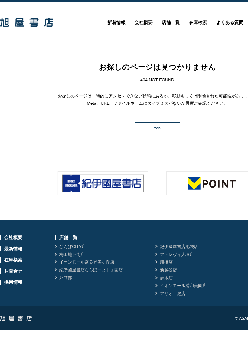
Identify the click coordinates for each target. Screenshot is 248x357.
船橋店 (166, 262)
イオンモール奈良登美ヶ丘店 (86, 262)
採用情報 (13, 282)
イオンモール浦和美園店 (183, 285)
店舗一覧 (171, 22)
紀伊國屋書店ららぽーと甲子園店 (91, 269)
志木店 (166, 277)
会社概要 (144, 22)
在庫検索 (198, 22)
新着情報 (116, 22)
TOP (157, 128)
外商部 (65, 277)
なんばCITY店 (72, 246)
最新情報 (13, 248)
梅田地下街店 (72, 254)
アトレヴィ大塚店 (177, 254)
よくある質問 (229, 22)
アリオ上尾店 (172, 293)
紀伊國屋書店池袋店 (179, 246)
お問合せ (13, 270)
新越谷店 (168, 269)
